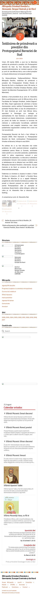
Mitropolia (10, 582)
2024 (11, 317)
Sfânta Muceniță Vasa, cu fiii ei (16, 515)
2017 (3, 320)
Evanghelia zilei (29, 545)
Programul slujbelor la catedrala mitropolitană (17, 288)
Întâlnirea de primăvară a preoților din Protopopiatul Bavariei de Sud (19, 48)
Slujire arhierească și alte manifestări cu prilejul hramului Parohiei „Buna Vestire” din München (18, 226)
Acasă (4, 582)
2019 (31, 317)
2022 (19, 317)
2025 (7, 317)
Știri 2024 (19, 58)
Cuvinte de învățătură (9, 291)
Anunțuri (5, 306)
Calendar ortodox (13, 407)
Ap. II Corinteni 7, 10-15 (27, 540)
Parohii (4, 584)
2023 (16, 317)
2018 (35, 317)
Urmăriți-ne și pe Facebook (9, 590)
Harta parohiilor (7, 297)
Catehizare (15, 587)
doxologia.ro (30, 559)
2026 (3, 317)
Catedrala (29, 582)
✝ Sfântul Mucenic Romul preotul (18, 427)
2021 (23, 317)
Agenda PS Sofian (8, 300)
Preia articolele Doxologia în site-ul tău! (20, 562)
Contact (25, 587)
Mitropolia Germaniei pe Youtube (11, 592)
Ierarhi (20, 582)
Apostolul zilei (30, 530)
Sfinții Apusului (7, 294)
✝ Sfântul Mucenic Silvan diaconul (18, 441)
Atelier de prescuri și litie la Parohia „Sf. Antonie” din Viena (18, 221)
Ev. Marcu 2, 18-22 (29, 555)
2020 (27, 317)
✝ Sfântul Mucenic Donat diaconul (18, 413)
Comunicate (6, 303)
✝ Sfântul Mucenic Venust (15, 455)
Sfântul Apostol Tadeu (13, 485)
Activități (22, 584)
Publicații (5, 587)
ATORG (12, 584)
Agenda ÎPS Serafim (8, 285)
